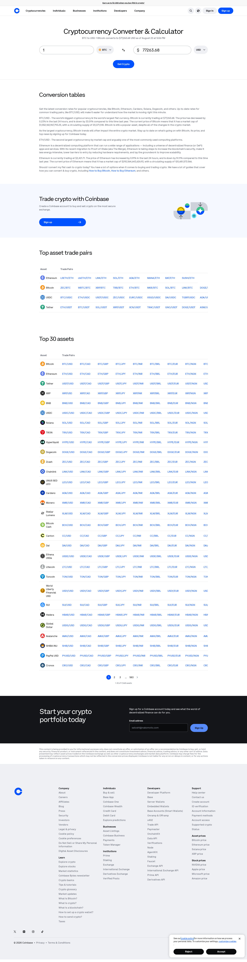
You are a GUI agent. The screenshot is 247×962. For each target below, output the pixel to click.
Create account (200, 801)
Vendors (63, 824)
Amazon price (199, 878)
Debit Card (109, 815)
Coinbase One (111, 801)
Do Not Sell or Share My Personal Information (78, 845)
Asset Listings (111, 831)
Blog (61, 806)
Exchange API (155, 865)
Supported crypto (202, 824)
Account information (203, 810)
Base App (108, 797)
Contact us (198, 797)
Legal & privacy (67, 829)
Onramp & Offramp (158, 815)
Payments (108, 840)
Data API (152, 838)
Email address (136, 720)
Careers (63, 797)
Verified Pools (111, 878)
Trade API (152, 824)
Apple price (198, 869)
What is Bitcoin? (68, 898)
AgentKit (152, 852)
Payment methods (202, 815)
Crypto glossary (68, 889)
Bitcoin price (199, 840)
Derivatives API (156, 879)
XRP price (197, 853)
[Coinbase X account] (15, 932)
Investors (64, 820)
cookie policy (187, 938)
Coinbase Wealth (112, 806)
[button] (59, 11)
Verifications (154, 843)
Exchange (108, 864)
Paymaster (153, 829)
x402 (150, 820)
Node (150, 847)
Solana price (199, 849)
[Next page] (137, 677)
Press (62, 810)
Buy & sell (109, 792)
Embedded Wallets (158, 806)
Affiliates (64, 801)
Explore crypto (67, 861)
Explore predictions (114, 820)
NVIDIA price (199, 864)
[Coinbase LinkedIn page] (24, 932)
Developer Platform (158, 792)
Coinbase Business (114, 835)
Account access (201, 820)
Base (150, 797)
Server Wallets (156, 801)
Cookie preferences (70, 838)
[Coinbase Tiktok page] (42, 932)
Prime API (153, 875)
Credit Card (109, 810)
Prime (106, 855)
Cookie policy (66, 833)
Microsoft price (201, 873)
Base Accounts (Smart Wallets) (165, 810)
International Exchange (116, 869)
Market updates (68, 893)
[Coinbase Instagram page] (33, 932)
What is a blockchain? (71, 907)
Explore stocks (67, 866)
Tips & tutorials (67, 884)
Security (63, 815)
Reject (188, 951)
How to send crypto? (70, 916)
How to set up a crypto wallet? (76, 912)
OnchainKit (153, 833)
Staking (107, 860)
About (62, 792)
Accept (221, 951)
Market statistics (68, 871)
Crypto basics (66, 880)
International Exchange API (162, 870)
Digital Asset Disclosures (73, 851)
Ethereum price (201, 844)
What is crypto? (67, 903)
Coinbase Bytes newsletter (74, 875)
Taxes (62, 921)
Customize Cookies (227, 941)
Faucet (151, 861)
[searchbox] (201, 50)
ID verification (200, 806)
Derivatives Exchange (115, 873)
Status (195, 829)
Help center (198, 792)
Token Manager (111, 844)
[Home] (17, 11)
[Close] (239, 938)
